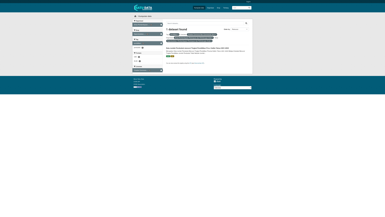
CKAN (217, 81)
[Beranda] (135, 16)
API (190, 63)
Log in (248, 2)
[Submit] (249, 8)
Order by (227, 29)
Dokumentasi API (199, 63)
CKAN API (137, 82)
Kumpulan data (199, 8)
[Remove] (215, 34)
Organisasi (210, 8)
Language (217, 85)
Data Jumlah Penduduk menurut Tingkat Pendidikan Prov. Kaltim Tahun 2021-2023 (197, 48)
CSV (172, 56)
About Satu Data (139, 79)
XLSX (168, 56)
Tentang (225, 8)
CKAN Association (139, 84)
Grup (218, 8)
